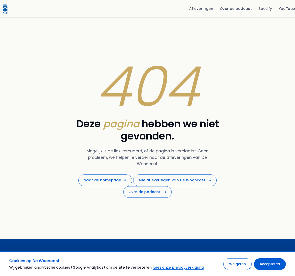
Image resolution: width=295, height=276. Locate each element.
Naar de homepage (105, 180)
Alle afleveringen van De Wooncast (175, 180)
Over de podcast (236, 8)
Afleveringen (201, 8)
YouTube (287, 8)
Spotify (265, 8)
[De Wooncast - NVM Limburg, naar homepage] (5, 9)
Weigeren (237, 263)
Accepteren (270, 263)
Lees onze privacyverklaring (178, 267)
